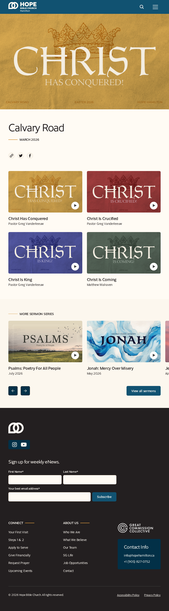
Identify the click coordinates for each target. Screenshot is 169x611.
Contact (68, 570)
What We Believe (75, 539)
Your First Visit (18, 532)
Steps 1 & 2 (16, 539)
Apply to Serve (18, 547)
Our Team (70, 547)
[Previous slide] (13, 390)
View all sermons (143, 391)
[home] (22, 7)
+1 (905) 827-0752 (137, 561)
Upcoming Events (20, 570)
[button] (155, 7)
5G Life (68, 555)
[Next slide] (25, 390)
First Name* (15, 471)
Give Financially (19, 555)
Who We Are (71, 532)
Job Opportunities (75, 563)
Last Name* (70, 471)
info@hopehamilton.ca (139, 555)
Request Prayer (18, 563)
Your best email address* (24, 488)
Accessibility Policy (128, 595)
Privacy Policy (152, 595)
